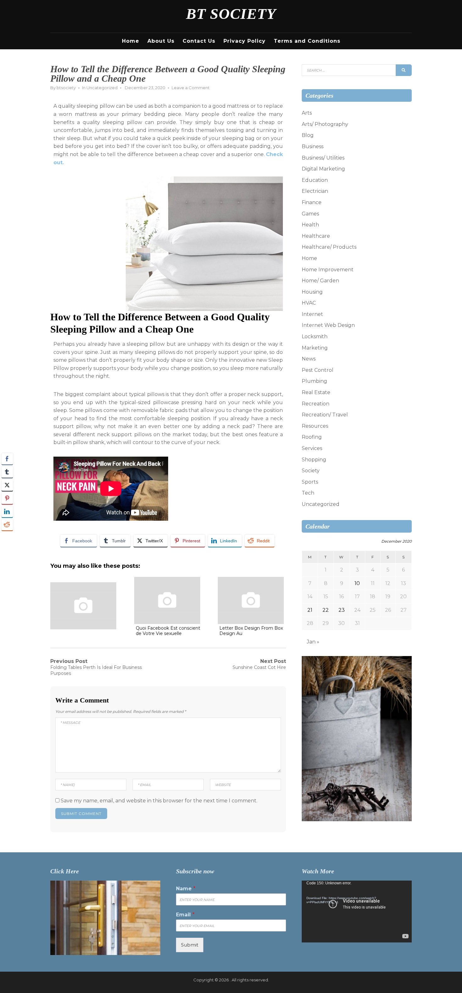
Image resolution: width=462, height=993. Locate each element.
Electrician (315, 191)
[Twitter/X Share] (7, 485)
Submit (189, 945)
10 (357, 583)
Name (185, 889)
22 (325, 610)
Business (312, 146)
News (309, 359)
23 (341, 610)
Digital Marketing (323, 169)
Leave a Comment (191, 87)
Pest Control (317, 370)
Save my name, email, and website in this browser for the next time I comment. (159, 801)
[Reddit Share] (7, 524)
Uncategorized (102, 87)
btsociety (66, 87)
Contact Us (199, 41)
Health (310, 225)
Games (310, 214)
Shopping (314, 460)
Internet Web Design (328, 325)
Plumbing (314, 381)
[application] (357, 911)
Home (130, 41)
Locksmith (314, 336)
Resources (315, 426)
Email (185, 915)
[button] (7, 537)
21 (309, 610)
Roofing (312, 437)
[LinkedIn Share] (7, 511)
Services (312, 448)
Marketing (315, 348)
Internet (312, 314)
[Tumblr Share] (7, 472)
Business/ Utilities (323, 158)
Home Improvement (328, 270)
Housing (312, 292)
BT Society (231, 13)
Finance (312, 202)
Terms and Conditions (307, 41)
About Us (160, 41)
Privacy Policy (244, 41)
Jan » (313, 642)
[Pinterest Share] (7, 498)
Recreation (315, 404)
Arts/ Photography (325, 124)
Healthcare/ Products (329, 247)
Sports (310, 482)
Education (315, 180)
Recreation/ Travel (325, 415)
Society (311, 471)
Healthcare (316, 236)
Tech (308, 493)
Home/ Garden (320, 281)
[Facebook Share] (7, 458)
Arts (307, 113)
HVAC (309, 303)
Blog (308, 135)
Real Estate (316, 392)
